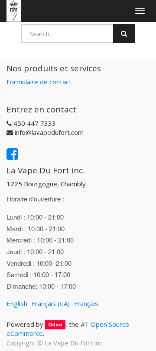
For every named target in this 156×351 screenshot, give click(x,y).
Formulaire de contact (39, 81)
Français (86, 303)
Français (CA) (51, 303)
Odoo (55, 325)
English (16, 303)
